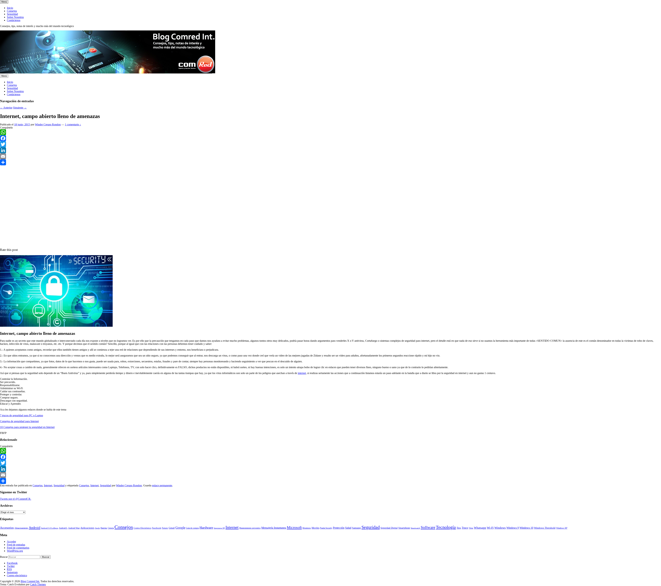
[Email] (330, 156)
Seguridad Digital (389, 528)
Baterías (104, 528)
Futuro (165, 528)
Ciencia (111, 528)
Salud (348, 527)
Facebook (156, 528)
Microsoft (294, 527)
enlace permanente (162, 485)
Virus (471, 528)
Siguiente (20, 107)
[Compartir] (330, 162)
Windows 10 (526, 527)
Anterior (6, 107)
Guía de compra (192, 528)
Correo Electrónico (142, 528)
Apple (97, 528)
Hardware (206, 527)
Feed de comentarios (18, 547)
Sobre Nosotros (15, 17)
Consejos (12, 10)
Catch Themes (38, 584)
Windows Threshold (544, 527)
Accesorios (7, 527)
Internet (48, 485)
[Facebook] (330, 138)
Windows (500, 527)
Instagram (12, 572)
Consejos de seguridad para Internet (19, 421)
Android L (63, 528)
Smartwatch (415, 528)
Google (180, 527)
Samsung (356, 528)
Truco (465, 527)
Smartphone (404, 527)
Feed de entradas (16, 544)
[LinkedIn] (330, 150)
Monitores (306, 528)
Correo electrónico (17, 575)
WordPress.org (15, 550)
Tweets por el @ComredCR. (15, 498)
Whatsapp (480, 527)
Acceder (11, 541)
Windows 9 (512, 527)
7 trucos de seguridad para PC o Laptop (21, 415)
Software (428, 527)
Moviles (315, 528)
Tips (459, 527)
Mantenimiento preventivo (250, 528)
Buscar (4, 556)
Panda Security (326, 528)
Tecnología (446, 527)
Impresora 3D (219, 528)
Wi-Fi (490, 527)
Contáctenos (13, 20)
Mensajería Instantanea (273, 527)
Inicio (10, 7)
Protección (338, 527)
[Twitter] (330, 144)
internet (302, 373)
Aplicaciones (87, 527)
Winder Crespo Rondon (48, 124)
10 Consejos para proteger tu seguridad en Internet (27, 427)
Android (34, 527)
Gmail (172, 527)
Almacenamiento (21, 528)
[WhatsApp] (330, 132)
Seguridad (12, 14)
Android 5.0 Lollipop (49, 528)
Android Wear (74, 528)
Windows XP (561, 528)
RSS (9, 569)
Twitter (11, 566)
